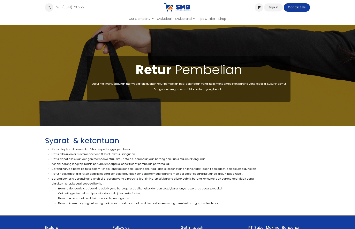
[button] (49, 7)
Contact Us (297, 7)
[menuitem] (141, 19)
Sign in (273, 7)
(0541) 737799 (72, 7)
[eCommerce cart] (259, 7)
